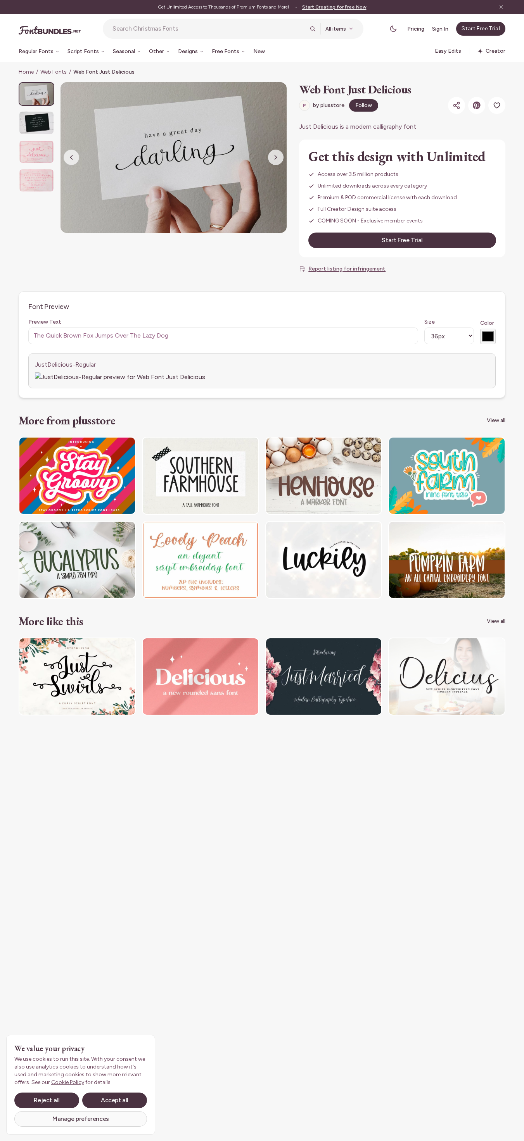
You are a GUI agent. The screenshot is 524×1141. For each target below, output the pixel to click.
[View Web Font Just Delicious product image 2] (36, 122)
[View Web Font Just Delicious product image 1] (36, 94)
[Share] (456, 105)
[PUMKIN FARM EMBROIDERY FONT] (447, 560)
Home (26, 72)
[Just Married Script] (324, 676)
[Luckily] (324, 560)
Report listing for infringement (347, 268)
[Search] (312, 28)
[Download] (109, 448)
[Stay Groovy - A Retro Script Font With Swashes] (77, 476)
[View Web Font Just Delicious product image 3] (36, 152)
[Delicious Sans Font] (200, 676)
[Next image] (276, 157)
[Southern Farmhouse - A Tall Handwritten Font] (200, 476)
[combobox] (208, 28)
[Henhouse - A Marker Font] (324, 476)
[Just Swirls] (77, 676)
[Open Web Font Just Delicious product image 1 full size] (174, 157)
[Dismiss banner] (501, 7)
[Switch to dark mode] (393, 28)
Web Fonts (53, 72)
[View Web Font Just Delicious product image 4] (36, 180)
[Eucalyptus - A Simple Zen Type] (77, 560)
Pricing (415, 29)
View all (496, 420)
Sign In (440, 29)
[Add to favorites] (496, 105)
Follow (363, 105)
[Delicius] (447, 676)
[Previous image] (71, 157)
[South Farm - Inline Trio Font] (447, 476)
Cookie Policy (67, 1082)
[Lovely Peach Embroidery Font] (200, 560)
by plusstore (323, 105)
